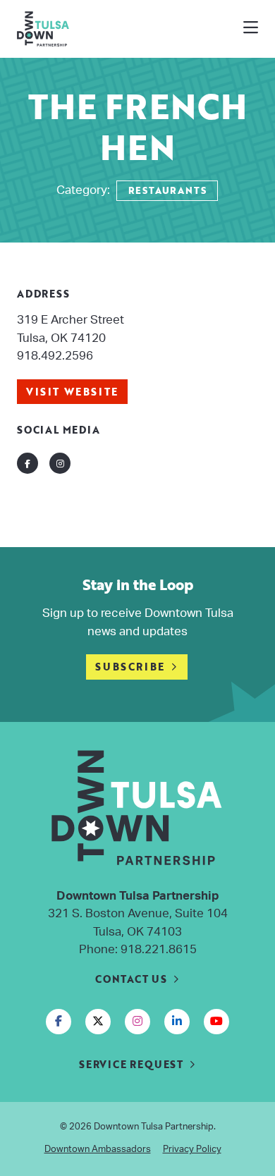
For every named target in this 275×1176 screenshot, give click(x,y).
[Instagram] (137, 1021)
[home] (101, 29)
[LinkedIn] (177, 1021)
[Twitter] (98, 1021)
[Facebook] (58, 1021)
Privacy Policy (192, 1149)
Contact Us (131, 979)
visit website (72, 391)
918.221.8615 (159, 949)
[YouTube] (216, 1021)
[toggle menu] (250, 29)
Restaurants (167, 190)
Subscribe (129, 666)
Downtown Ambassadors (97, 1149)
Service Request (131, 1064)
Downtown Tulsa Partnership (154, 1127)
